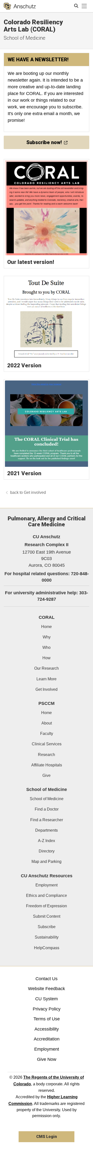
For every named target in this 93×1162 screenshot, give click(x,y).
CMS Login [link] (46, 1136)
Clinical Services (47, 744)
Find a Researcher (46, 820)
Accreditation (47, 1038)
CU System (46, 998)
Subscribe (47, 927)
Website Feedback (46, 988)
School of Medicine (24, 38)
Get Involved (46, 689)
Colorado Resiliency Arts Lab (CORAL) (33, 25)
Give (46, 775)
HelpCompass (46, 948)
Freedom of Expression (46, 906)
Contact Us (46, 978)
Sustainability (47, 937)
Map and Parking (46, 861)
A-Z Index (46, 841)
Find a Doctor (47, 809)
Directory (47, 851)
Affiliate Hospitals (46, 765)
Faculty (46, 733)
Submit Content (46, 916)
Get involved (35, 492)
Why (47, 637)
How (46, 658)
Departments (46, 830)
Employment (46, 885)
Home (46, 627)
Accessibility (46, 1029)
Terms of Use (46, 1018)
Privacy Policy (47, 1008)
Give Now (46, 1059)
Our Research (46, 668)
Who (46, 647)
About (46, 723)
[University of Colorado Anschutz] (20, 6)
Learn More (46, 679)
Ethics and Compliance (46, 895)
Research (46, 755)
